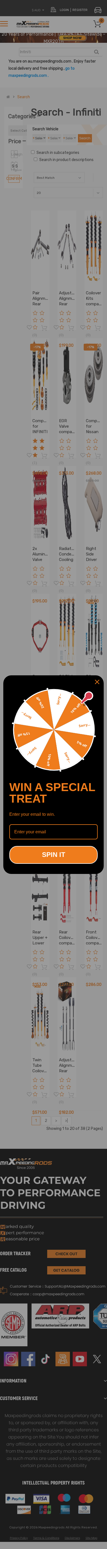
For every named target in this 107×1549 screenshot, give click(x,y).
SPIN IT (53, 854)
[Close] (97, 682)
